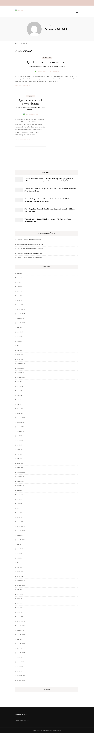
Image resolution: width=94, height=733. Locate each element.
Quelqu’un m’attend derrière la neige (30, 101)
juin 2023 (19, 445)
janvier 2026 (20, 305)
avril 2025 (19, 345)
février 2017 (20, 657)
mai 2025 (19, 341)
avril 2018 (19, 648)
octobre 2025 (20, 318)
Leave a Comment (58, 66)
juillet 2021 (20, 549)
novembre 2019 (21, 626)
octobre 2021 (20, 535)
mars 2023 (19, 458)
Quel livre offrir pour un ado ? (47, 62)
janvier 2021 (20, 576)
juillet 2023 (20, 440)
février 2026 (20, 300)
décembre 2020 (21, 580)
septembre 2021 (21, 540)
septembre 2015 (21, 680)
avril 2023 (19, 454)
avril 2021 (19, 562)
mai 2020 (19, 598)
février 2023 (20, 463)
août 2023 (19, 436)
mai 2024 (19, 395)
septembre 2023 (21, 431)
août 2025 (19, 327)
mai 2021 (19, 558)
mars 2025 (19, 350)
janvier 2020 (20, 617)
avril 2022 (19, 508)
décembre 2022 (21, 472)
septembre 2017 (21, 653)
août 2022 (19, 490)
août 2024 (19, 381)
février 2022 (20, 517)
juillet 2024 (20, 386)
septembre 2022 (21, 485)
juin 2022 (19, 499)
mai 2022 (19, 504)
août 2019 (19, 639)
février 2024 (20, 409)
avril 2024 (19, 400)
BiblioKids (47, 57)
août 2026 (19, 273)
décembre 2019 (21, 621)
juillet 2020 (20, 594)
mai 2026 (19, 287)
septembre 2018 (21, 644)
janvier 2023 (20, 467)
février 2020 (20, 612)
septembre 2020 (21, 585)
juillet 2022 (20, 494)
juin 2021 (19, 553)
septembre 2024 (21, 377)
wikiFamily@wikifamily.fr (23, 720)
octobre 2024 (20, 372)
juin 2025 (19, 336)
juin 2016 (19, 671)
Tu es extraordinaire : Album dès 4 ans (33, 244)
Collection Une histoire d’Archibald (32, 239)
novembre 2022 (21, 476)
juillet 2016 (20, 666)
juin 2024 (19, 390)
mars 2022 (19, 513)
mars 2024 (19, 404)
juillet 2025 (20, 332)
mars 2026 (19, 296)
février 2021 (20, 571)
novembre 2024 (21, 368)
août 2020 (19, 589)
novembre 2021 (21, 531)
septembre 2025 (21, 323)
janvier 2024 (20, 413)
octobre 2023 (20, 427)
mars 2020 (19, 607)
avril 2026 (19, 291)
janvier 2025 (20, 359)
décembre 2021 (21, 526)
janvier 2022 (20, 522)
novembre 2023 (21, 422)
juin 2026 (19, 282)
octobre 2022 (20, 481)
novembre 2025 (21, 314)
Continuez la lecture (22, 85)
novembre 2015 (21, 675)
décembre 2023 (21, 418)
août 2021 (19, 544)
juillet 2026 (20, 277)
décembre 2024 (21, 363)
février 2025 (20, 354)
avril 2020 (19, 603)
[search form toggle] (78, 3)
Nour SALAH (34, 66)
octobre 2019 (20, 630)
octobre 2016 (20, 662)
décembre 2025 (21, 309)
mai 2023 (19, 449)
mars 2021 (19, 567)
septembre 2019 (21, 635)
